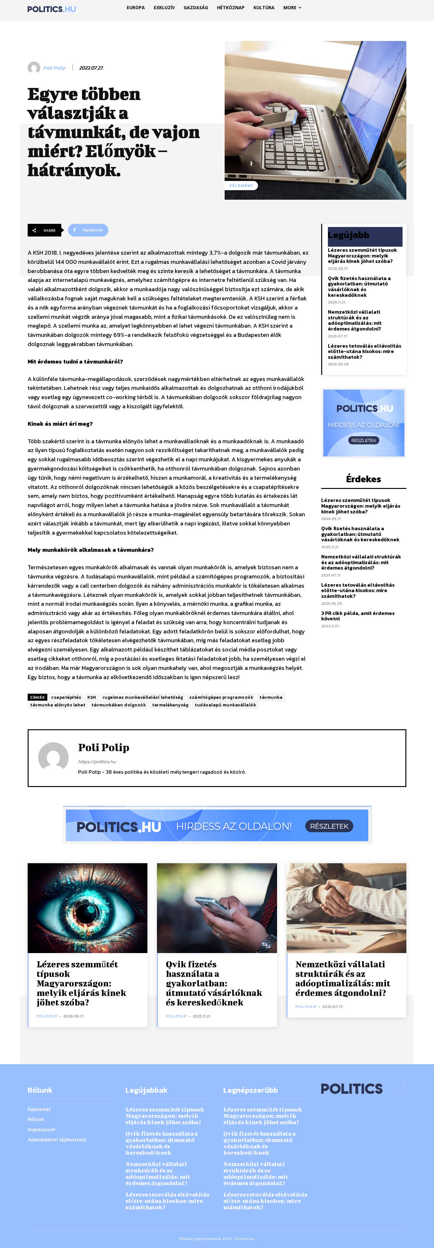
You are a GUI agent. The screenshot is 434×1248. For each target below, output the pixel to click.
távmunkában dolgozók (119, 705)
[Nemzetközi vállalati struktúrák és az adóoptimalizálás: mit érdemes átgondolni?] (346, 908)
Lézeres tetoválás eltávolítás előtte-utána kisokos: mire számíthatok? (364, 351)
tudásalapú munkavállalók (225, 705)
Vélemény (241, 186)
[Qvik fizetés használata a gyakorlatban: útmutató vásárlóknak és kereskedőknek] (217, 908)
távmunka (271, 697)
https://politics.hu (97, 761)
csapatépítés (66, 697)
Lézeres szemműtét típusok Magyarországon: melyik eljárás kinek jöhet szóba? (362, 255)
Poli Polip (54, 68)
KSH (91, 697)
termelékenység (170, 705)
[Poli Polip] (35, 68)
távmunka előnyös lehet (57, 705)
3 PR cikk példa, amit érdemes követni (358, 616)
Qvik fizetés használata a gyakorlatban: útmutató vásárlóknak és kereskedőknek (359, 286)
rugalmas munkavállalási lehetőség (143, 697)
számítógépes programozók (221, 697)
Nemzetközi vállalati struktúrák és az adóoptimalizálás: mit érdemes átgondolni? (355, 320)
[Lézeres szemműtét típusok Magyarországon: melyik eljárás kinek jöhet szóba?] (87, 908)
